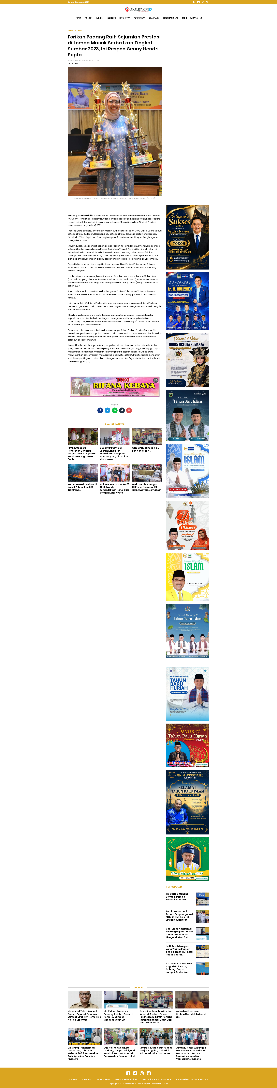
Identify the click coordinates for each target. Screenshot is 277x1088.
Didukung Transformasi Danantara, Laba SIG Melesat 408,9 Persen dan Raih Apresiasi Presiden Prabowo (83, 1053)
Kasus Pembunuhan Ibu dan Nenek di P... (145, 449)
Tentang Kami (103, 1079)
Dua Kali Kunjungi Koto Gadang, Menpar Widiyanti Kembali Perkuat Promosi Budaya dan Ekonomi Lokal (119, 1052)
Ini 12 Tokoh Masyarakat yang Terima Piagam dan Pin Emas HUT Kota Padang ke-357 (179, 950)
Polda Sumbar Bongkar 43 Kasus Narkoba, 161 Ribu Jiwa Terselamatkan (146, 487)
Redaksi (73, 1079)
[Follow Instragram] (142, 1073)
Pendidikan (139, 18)
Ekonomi (111, 18)
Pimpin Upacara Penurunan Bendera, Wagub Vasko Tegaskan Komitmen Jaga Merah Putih (82, 453)
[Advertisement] (187, 72)
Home (70, 30)
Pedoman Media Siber (126, 1079)
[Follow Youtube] (207, 2)
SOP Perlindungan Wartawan (157, 1079)
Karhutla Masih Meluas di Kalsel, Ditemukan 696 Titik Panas (82, 487)
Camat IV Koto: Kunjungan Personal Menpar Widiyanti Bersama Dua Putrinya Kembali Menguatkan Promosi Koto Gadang (190, 1053)
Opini (184, 18)
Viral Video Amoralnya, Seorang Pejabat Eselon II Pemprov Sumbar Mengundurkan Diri (179, 933)
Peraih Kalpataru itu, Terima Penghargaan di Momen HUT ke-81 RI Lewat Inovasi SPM (179, 915)
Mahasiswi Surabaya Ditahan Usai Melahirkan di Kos (190, 1014)
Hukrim (99, 18)
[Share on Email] (129, 410)
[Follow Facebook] (194, 2)
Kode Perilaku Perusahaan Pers (192, 1079)
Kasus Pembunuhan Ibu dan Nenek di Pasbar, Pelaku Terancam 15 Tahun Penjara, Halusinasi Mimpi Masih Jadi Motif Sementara (156, 1017)
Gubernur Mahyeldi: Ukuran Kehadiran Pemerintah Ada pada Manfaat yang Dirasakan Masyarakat (114, 453)
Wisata (194, 18)
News (79, 18)
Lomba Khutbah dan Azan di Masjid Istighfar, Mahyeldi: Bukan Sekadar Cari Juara (156, 1050)
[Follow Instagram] (203, 2)
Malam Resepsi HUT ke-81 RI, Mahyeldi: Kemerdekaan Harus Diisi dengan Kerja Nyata (114, 488)
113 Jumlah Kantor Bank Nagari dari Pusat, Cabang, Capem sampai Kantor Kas (179, 968)
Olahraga (154, 18)
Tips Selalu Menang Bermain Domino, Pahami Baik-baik (177, 896)
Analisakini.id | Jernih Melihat (137, 1084)
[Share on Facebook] (100, 410)
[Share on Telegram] (122, 410)
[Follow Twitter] (198, 2)
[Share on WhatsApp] (115, 410)
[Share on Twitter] (107, 410)
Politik (88, 18)
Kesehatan (124, 18)
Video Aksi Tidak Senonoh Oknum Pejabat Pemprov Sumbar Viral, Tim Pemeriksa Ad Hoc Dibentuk (84, 1015)
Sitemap (86, 1079)
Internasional (170, 18)
